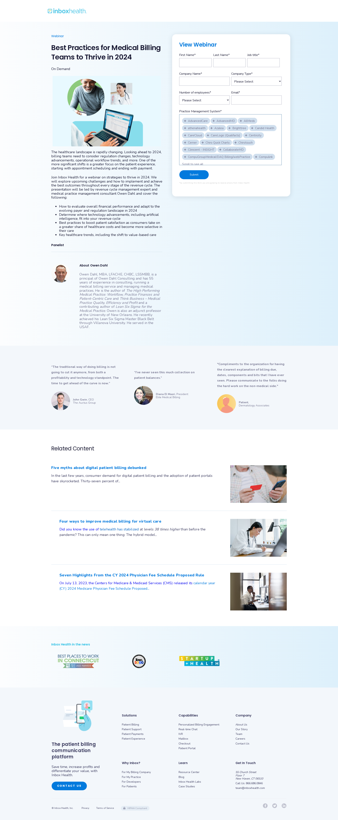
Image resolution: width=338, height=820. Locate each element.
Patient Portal (187, 748)
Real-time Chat (188, 729)
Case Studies (187, 786)
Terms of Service (105, 808)
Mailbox (183, 739)
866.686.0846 (254, 783)
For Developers (131, 782)
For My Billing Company (136, 772)
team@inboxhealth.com (250, 788)
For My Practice (131, 777)
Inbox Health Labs (190, 782)
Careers (240, 739)
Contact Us (69, 786)
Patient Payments (133, 734)
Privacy (85, 808)
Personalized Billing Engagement (199, 724)
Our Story (242, 729)
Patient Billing (130, 724)
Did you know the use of (79, 529)
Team (239, 734)
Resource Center (189, 772)
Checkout (184, 743)
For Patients (129, 786)
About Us (241, 724)
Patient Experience (133, 739)
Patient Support (131, 729)
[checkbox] (196, 120)
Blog (181, 777)
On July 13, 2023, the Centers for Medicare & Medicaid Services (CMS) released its (126, 583)
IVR (181, 734)
